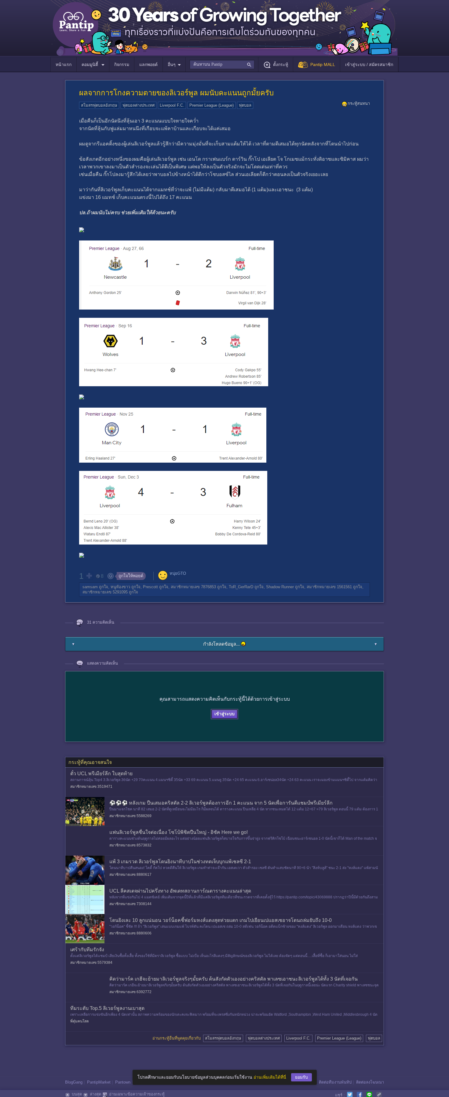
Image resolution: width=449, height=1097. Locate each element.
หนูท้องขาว (120, 587)
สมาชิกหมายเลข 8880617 (130, 874)
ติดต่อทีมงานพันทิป (335, 1082)
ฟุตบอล (245, 105)
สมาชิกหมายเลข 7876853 (193, 587)
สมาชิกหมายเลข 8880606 (130, 933)
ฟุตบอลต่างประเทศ (138, 105)
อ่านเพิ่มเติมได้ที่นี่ (270, 1077)
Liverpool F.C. (172, 105)
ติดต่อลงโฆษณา (370, 1082)
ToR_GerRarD (241, 587)
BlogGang (73, 1082)
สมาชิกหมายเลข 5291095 (105, 592)
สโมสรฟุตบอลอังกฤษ (99, 105)
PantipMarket (99, 1082)
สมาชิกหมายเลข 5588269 (130, 816)
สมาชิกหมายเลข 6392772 (130, 992)
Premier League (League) (211, 105)
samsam (90, 587)
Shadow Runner (280, 587)
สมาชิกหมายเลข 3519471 (91, 786)
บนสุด (77, 1094)
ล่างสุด (95, 1094)
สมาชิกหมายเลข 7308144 (130, 904)
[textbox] (221, 64)
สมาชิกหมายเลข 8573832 (130, 845)
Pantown (122, 1082)
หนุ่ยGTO (178, 573)
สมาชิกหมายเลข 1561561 (329, 587)
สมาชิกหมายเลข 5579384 (91, 962)
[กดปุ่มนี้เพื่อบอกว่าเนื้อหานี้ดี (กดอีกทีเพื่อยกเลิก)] (89, 576)
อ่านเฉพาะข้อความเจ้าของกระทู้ (137, 1094)
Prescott (150, 587)
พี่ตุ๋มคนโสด (79, 1021)
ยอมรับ (301, 1077)
